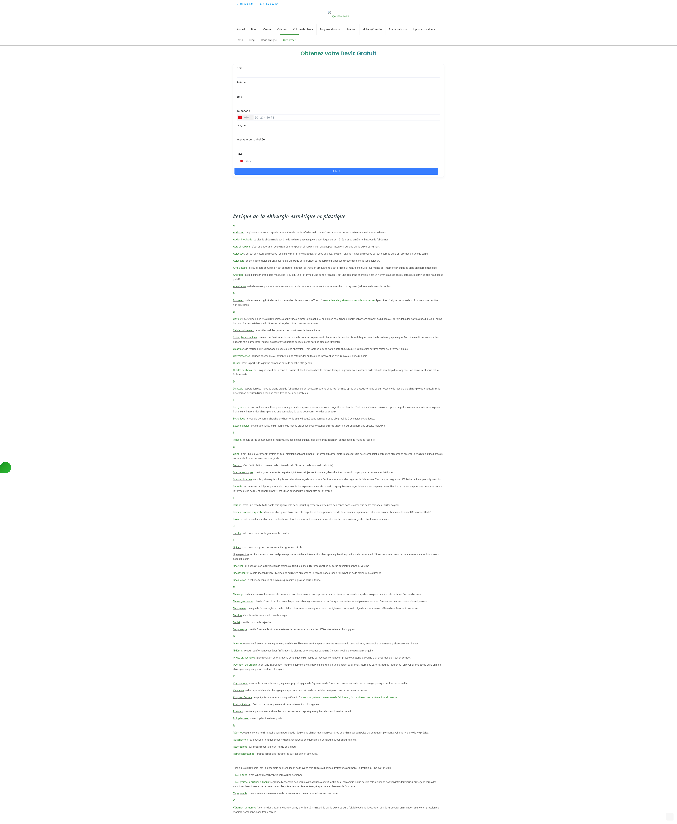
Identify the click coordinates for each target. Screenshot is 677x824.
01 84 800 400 (245, 3)
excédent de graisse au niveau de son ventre (350, 300)
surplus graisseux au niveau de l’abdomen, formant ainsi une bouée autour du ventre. (350, 697)
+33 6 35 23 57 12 (268, 3)
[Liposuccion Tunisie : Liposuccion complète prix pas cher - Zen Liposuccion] (338, 16)
